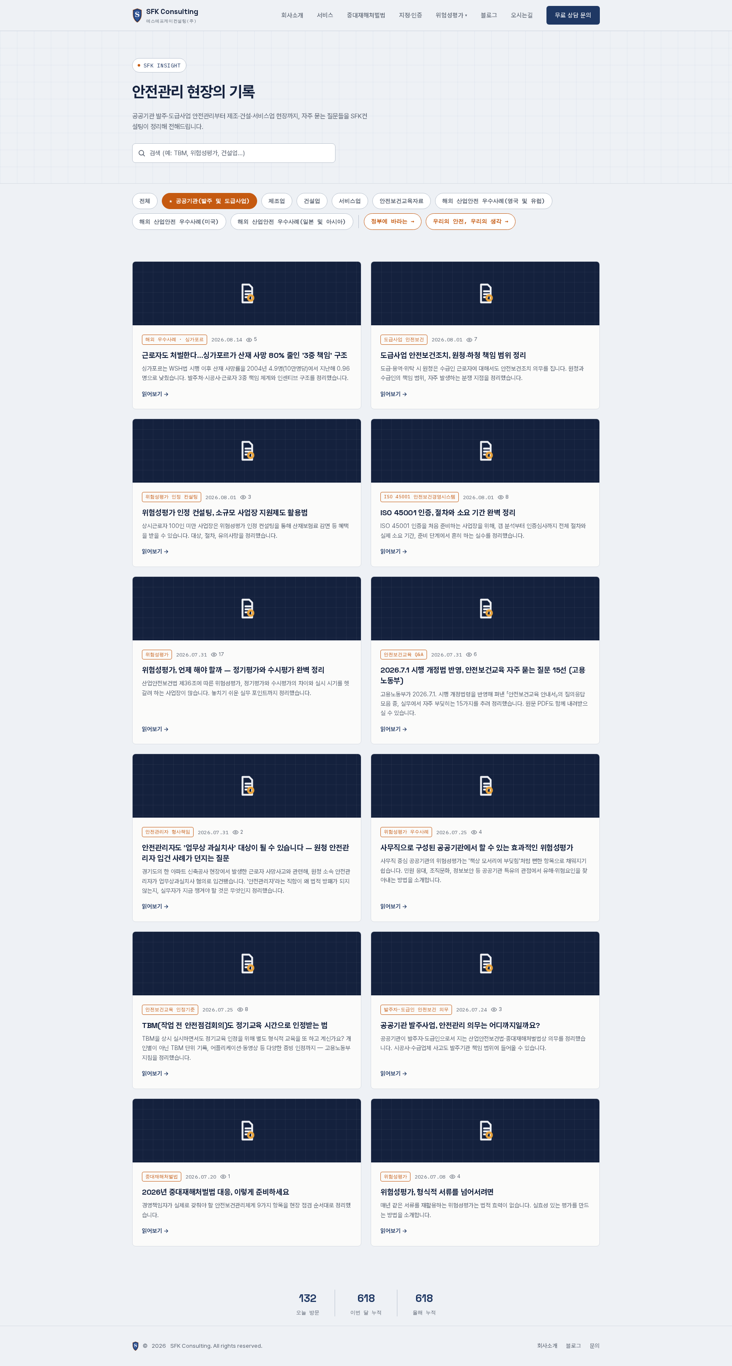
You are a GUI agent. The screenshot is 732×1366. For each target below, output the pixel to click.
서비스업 (350, 200)
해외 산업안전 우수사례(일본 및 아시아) (292, 221)
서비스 (325, 15)
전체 (144, 200)
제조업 (277, 200)
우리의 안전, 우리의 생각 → (470, 221)
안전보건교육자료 (402, 200)
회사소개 (292, 15)
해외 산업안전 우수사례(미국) (179, 221)
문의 (595, 1345)
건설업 (312, 200)
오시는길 (522, 15)
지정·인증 (410, 15)
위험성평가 (449, 15)
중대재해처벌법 (366, 15)
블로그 (489, 15)
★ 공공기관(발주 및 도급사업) (209, 200)
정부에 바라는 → (392, 221)
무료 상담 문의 (573, 15)
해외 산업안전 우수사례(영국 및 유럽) (493, 200)
